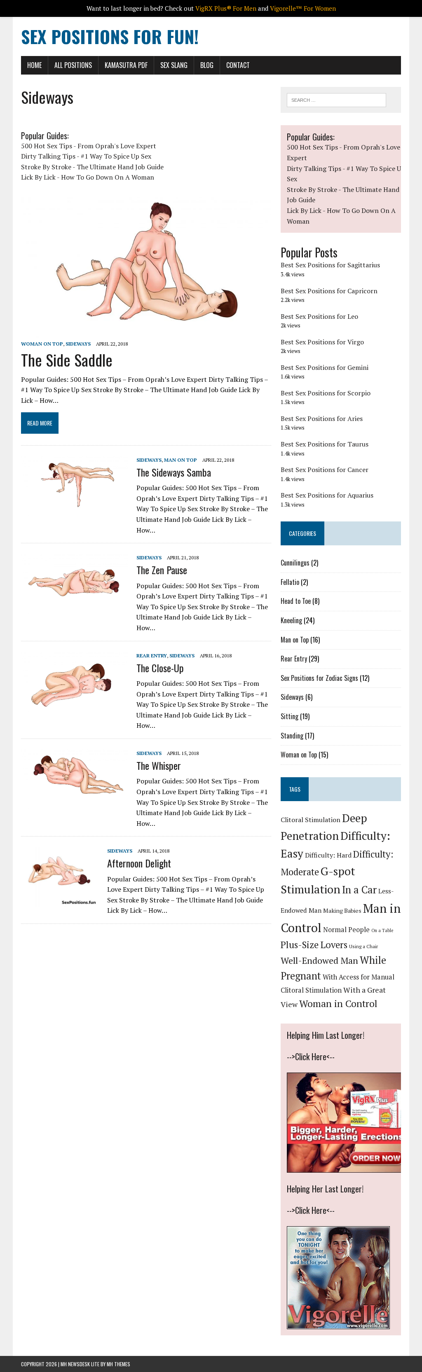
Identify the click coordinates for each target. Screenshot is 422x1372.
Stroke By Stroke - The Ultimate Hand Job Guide (92, 166)
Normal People (346, 929)
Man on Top (180, 460)
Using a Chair (363, 946)
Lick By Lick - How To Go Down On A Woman (87, 177)
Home (34, 65)
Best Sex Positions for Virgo (322, 341)
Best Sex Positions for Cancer (324, 469)
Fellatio (290, 582)
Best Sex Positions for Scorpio (325, 392)
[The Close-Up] (74, 706)
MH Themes (118, 1363)
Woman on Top (42, 344)
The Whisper (158, 765)
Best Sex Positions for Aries (322, 418)
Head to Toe (296, 601)
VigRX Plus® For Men (225, 8)
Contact (238, 65)
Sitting (289, 716)
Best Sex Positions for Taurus (324, 444)
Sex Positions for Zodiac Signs (319, 678)
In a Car (359, 889)
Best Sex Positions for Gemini (324, 367)
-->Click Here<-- (311, 1056)
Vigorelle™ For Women (303, 8)
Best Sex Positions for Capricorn (329, 290)
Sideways (78, 344)
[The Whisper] (74, 804)
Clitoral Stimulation (310, 819)
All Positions (73, 65)
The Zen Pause (161, 569)
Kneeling (291, 620)
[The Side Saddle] (146, 332)
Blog (206, 65)
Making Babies (342, 910)
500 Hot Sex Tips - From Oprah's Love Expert (88, 145)
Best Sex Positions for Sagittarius (330, 264)
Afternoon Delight (139, 862)
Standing (292, 736)
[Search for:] (337, 99)
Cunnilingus (295, 563)
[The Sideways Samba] (74, 510)
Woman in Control (338, 1003)
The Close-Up (160, 667)
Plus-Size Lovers (314, 945)
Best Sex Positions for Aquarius (327, 495)
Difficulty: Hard (328, 855)
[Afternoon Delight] (60, 901)
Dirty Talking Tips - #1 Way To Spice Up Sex (86, 156)
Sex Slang (174, 65)
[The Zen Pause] (74, 608)
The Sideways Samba (173, 472)
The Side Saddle (67, 359)
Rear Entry (151, 655)
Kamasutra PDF (126, 65)
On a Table (382, 930)
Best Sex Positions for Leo (319, 316)
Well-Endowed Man (319, 960)
